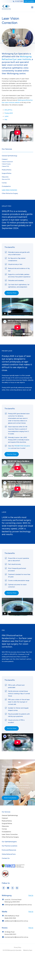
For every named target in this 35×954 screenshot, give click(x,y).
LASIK (6, 116)
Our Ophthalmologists (9, 841)
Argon (30, 950)
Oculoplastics (6, 186)
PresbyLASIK (8, 113)
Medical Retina (6, 170)
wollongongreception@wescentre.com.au (18, 905)
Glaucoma (5, 177)
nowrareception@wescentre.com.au (16, 937)
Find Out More (11, 293)
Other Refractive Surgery (10, 193)
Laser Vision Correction (9, 190)
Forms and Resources (9, 850)
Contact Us (6, 858)
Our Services (7, 149)
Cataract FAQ (5, 166)
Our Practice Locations (9, 846)
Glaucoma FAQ (6, 179)
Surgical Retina (6, 173)
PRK (5, 119)
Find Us (30, 895)
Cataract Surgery (6, 164)
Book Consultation (29, 1)
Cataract (5, 159)
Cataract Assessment (7, 161)
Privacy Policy (17, 947)
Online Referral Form (9, 854)
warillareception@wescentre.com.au (16, 921)
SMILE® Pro (8, 110)
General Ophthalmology (9, 156)
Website (25, 950)
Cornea (4, 183)
